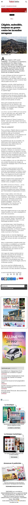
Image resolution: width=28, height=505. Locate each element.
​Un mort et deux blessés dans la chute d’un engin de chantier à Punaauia (12, 376)
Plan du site (14, 500)
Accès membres (6, 500)
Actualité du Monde (11, 6)
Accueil (3, 6)
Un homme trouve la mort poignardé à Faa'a (12, 381)
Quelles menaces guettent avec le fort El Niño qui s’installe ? (13, 386)
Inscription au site (14, 502)
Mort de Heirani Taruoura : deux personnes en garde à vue (13, 391)
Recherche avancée (7, 288)
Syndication (22, 500)
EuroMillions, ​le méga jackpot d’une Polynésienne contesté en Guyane (11, 371)
